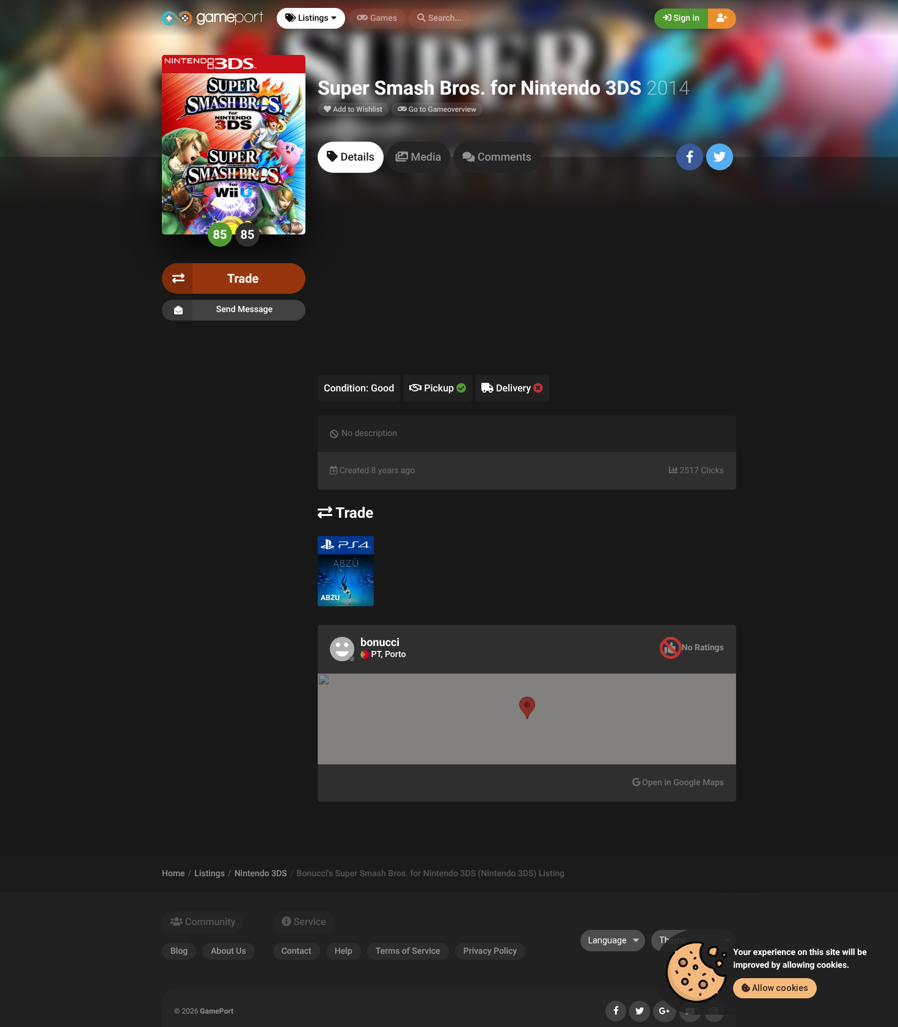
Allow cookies (779, 988)
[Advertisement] (527, 283)
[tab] (351, 157)
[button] (439, 19)
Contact (297, 951)
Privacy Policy (490, 951)
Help (343, 951)
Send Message (244, 309)
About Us (228, 951)
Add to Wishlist (356, 109)
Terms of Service (408, 951)
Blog (179, 951)
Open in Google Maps (682, 783)
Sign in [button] (685, 18)
